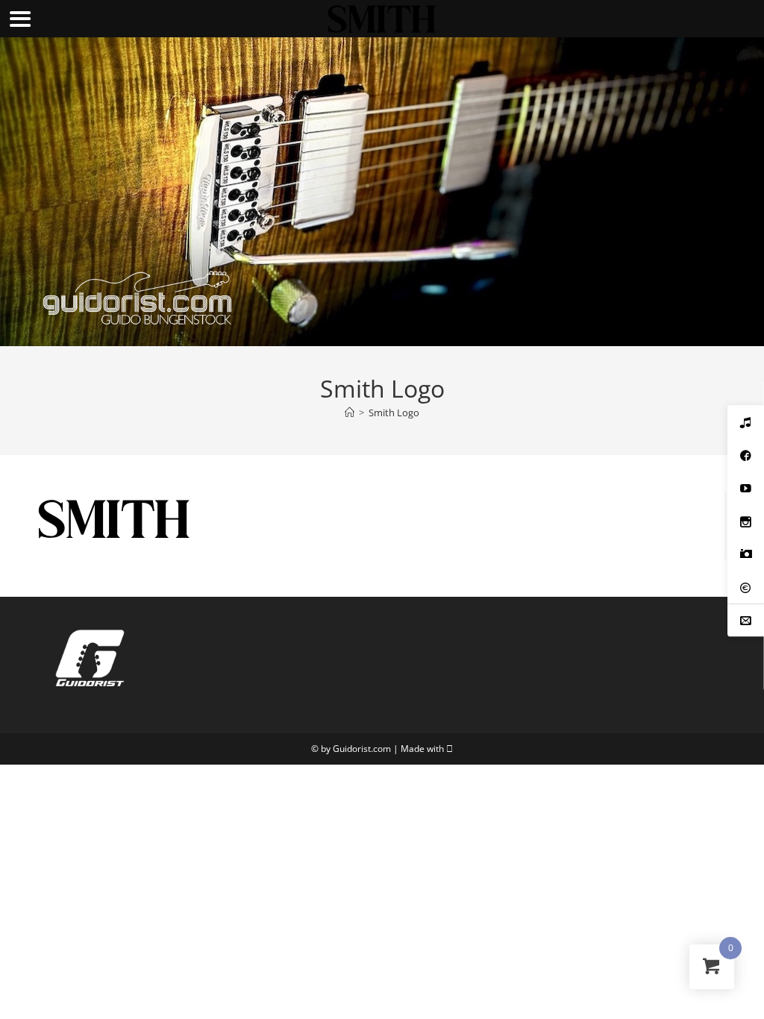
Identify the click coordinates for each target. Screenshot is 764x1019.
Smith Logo (394, 412)
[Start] (349, 412)
